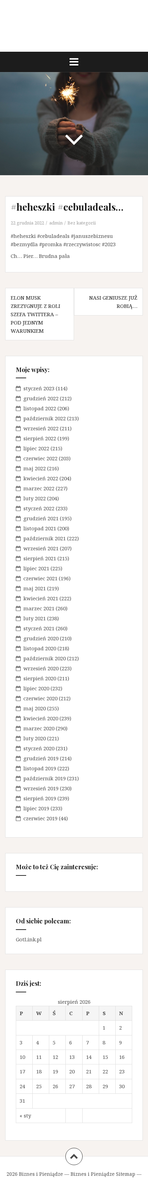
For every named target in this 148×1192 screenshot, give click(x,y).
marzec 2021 (38, 608)
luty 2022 (34, 498)
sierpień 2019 (39, 798)
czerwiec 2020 (40, 698)
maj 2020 (34, 708)
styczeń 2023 (38, 388)
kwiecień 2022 (40, 478)
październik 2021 (44, 538)
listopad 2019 (39, 768)
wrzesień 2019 (41, 788)
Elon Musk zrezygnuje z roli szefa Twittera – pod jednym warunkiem (35, 314)
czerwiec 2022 (40, 458)
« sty (25, 1115)
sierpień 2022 (39, 438)
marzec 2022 (38, 488)
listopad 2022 (39, 408)
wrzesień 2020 (41, 668)
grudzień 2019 (41, 758)
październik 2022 (44, 418)
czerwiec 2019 (40, 818)
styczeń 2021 (38, 628)
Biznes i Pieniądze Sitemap (103, 1174)
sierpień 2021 (39, 558)
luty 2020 (34, 738)
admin (56, 223)
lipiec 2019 (36, 808)
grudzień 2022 (41, 398)
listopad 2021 (39, 528)
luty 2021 (34, 618)
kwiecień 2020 (40, 718)
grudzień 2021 (41, 518)
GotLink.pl (29, 939)
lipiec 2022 (36, 448)
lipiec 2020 (36, 688)
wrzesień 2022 (41, 428)
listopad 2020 (39, 648)
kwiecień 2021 (40, 598)
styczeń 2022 (38, 508)
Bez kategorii (81, 223)
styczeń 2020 (38, 748)
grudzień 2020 (41, 638)
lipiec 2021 (36, 568)
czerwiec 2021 (40, 578)
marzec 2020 (38, 728)
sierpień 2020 (39, 678)
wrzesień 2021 (41, 548)
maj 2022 (34, 468)
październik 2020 (44, 658)
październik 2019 (44, 778)
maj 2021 (34, 588)
